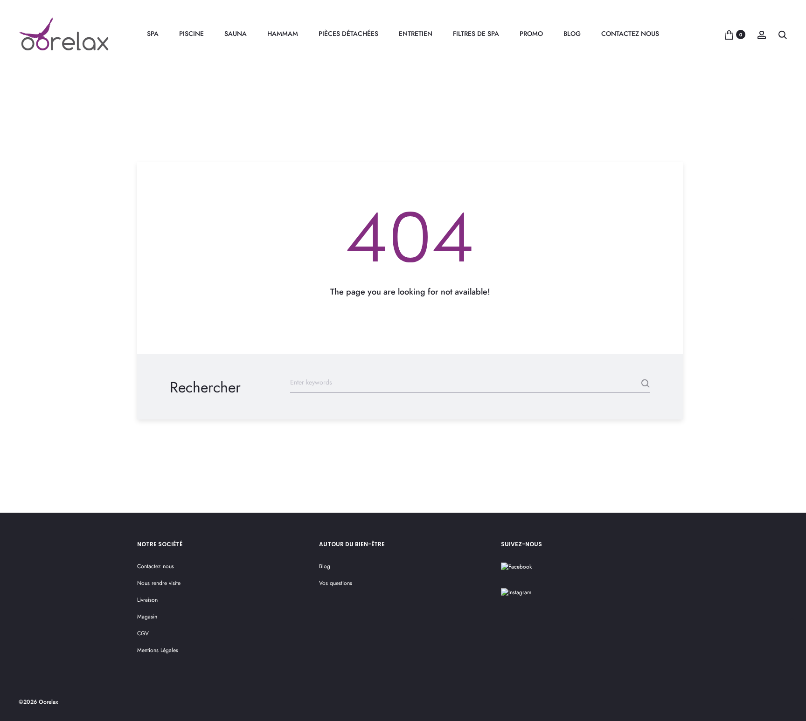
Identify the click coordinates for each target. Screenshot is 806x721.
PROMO (531, 33)
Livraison (147, 600)
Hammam (282, 33)
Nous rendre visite (159, 583)
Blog (572, 33)
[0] (729, 34)
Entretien (415, 33)
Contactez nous (630, 33)
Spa (153, 33)
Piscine (191, 33)
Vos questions (335, 583)
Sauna (235, 33)
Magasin (147, 616)
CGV (143, 633)
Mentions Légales (157, 650)
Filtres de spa (476, 33)
